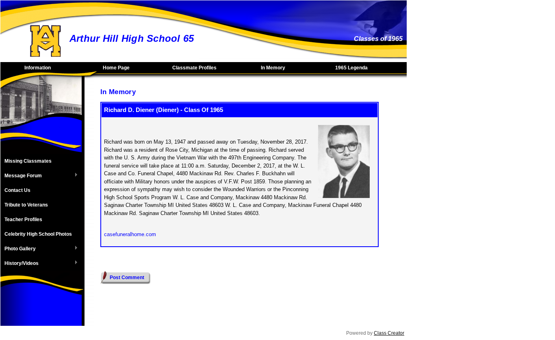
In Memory (273, 68)
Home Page (116, 68)
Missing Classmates (28, 161)
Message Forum (21, 176)
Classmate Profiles (194, 68)
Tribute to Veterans (26, 205)
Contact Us (17, 190)
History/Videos (19, 263)
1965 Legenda (351, 68)
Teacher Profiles (23, 219)
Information (37, 68)
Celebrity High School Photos (38, 234)
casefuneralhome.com (130, 234)
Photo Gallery (18, 249)
